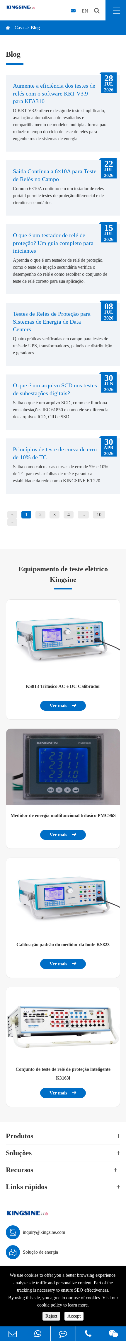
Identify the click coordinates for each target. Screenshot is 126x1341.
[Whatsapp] (37, 1333)
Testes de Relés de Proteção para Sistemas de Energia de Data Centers (52, 321)
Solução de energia (40, 1252)
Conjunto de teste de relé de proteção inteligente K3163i (63, 1073)
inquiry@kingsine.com (44, 1232)
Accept (74, 1316)
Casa (19, 27)
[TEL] (88, 1333)
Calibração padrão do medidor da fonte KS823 (63, 944)
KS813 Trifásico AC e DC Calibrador (63, 686)
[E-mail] (12, 1333)
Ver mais (63, 705)
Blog (35, 27)
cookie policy (49, 1304)
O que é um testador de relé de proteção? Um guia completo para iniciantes (53, 243)
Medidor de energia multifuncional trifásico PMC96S (63, 815)
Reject (51, 1316)
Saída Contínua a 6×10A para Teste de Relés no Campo (54, 175)
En (85, 10)
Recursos (19, 1170)
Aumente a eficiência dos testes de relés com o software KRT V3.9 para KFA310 (54, 93)
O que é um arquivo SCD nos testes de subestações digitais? (55, 389)
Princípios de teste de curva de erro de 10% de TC (55, 453)
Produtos (19, 1136)
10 (99, 514)
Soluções (19, 1153)
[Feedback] (63, 1333)
